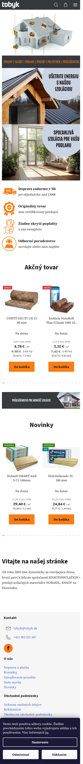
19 (66, 535)
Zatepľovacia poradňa (20, 677)
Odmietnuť (20, 754)
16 (56, 535)
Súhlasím (59, 754)
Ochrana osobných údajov (23, 704)
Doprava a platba (16, 667)
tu (46, 732)
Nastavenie (40, 742)
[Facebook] (8, 648)
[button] (14, 40)
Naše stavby (12, 682)
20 (69, 535)
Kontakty (10, 672)
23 (79, 535)
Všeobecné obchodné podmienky (28, 714)
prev (4, 307)
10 (36, 535)
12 (43, 535)
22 (76, 535)
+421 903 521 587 (25, 637)
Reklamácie (12, 709)
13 (46, 535)
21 (73, 535)
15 (53, 535)
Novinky (10, 687)
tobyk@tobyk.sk (25, 628)
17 (59, 535)
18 (63, 535)
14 (50, 535)
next (79, 307)
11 (40, 535)
